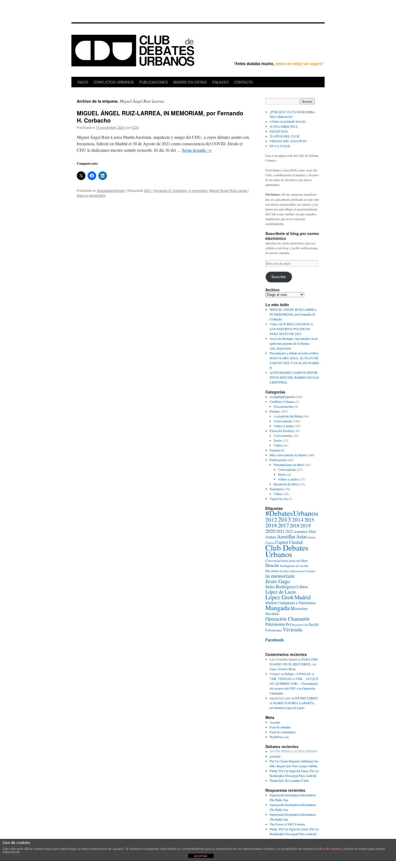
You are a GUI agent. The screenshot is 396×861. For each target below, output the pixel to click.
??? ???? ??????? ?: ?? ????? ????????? (293, 751)
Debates (275, 411)
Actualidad (300, 532)
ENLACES (220, 82)
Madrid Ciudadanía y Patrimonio (290, 602)
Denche (272, 565)
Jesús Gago (277, 581)
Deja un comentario (91, 195)
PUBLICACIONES (153, 82)
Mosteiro (299, 608)
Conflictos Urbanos (282, 401)
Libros (302, 587)
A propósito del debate (288, 416)
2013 (284, 519)
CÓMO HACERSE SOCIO (288, 121)
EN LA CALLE (280, 146)
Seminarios (277, 489)
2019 (305, 525)
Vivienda (292, 629)
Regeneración (300, 625)
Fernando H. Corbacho (170, 190)
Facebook (274, 639)
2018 (294, 525)
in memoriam (198, 190)
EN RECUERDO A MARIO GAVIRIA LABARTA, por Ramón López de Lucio (294, 703)
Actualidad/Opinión (111, 190)
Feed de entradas (280, 727)
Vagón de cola (279, 498)
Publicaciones (278, 460)
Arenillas (286, 536)
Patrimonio (275, 624)
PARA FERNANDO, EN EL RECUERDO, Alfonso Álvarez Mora (294, 664)
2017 (283, 525)
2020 (270, 531)
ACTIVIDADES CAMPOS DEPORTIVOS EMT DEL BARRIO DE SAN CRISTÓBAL (294, 377)
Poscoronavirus (284, 406)
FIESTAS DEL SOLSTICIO (288, 141)
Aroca (311, 537)
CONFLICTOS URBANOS (113, 82)
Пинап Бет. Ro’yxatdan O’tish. (289, 780)
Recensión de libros (286, 484)
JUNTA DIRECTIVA (284, 126)
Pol (288, 624)
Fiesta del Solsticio (282, 430)
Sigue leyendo (196, 150)
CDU (135, 127)
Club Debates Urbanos (286, 550)
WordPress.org (279, 737)
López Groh (279, 597)
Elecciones (272, 571)
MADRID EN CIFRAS (190, 82)
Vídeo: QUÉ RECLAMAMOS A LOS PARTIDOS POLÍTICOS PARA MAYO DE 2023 (291, 329)
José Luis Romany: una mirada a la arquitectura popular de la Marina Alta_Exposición (294, 343)
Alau (312, 531)
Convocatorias (283, 421)
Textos (278, 440)
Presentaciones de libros (289, 464)
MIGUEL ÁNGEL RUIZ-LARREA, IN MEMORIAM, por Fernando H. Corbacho (160, 116)
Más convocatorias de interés (288, 455)
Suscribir (278, 277)
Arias (301, 536)
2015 (309, 519)
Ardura (270, 537)
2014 (298, 519)
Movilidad (272, 613)
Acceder (275, 722)
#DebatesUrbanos (291, 513)
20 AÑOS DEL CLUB (284, 136)
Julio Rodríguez (280, 586)
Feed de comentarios (283, 732)
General (275, 450)
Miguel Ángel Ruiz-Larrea (228, 190)
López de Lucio (280, 591)
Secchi (314, 624)
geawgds (275, 756)
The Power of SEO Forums (287, 824)
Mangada (277, 607)
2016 (271, 525)
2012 (271, 519)
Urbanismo (273, 630)
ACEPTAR (200, 856)
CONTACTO (243, 82)
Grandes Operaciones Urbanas (297, 571)
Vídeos (278, 445)
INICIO (82, 82)
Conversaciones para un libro (286, 560)
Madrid (302, 597)
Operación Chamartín (287, 618)
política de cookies (328, 849)
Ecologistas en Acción (294, 566)
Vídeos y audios (284, 426)
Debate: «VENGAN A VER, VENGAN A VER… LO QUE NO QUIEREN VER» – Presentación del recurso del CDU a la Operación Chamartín (294, 683)
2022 (289, 531)
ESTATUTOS (279, 131)
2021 (148, 190)
